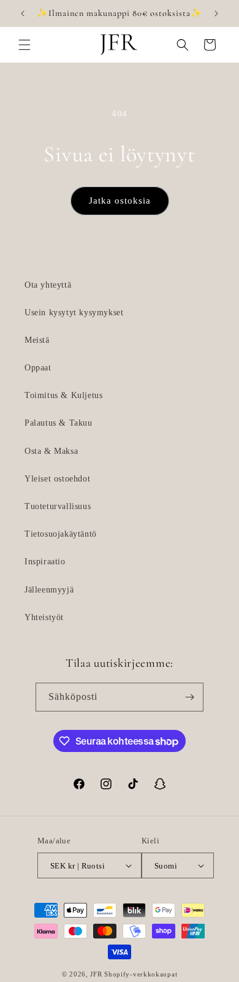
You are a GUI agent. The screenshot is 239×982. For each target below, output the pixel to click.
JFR (96, 974)
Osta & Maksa (51, 451)
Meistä (37, 340)
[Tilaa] (189, 697)
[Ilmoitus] (216, 13)
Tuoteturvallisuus (58, 506)
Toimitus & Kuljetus (63, 395)
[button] (24, 44)
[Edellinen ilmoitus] (22, 13)
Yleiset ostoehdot (57, 478)
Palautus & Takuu (59, 423)
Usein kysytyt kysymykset (74, 312)
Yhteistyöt (44, 617)
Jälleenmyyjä (49, 589)
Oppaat (38, 367)
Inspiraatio (45, 561)
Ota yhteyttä (48, 285)
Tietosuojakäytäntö (61, 534)
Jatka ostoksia (120, 200)
